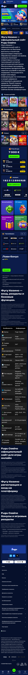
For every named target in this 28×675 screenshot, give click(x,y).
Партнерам (5, 626)
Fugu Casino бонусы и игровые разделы (13, 286)
